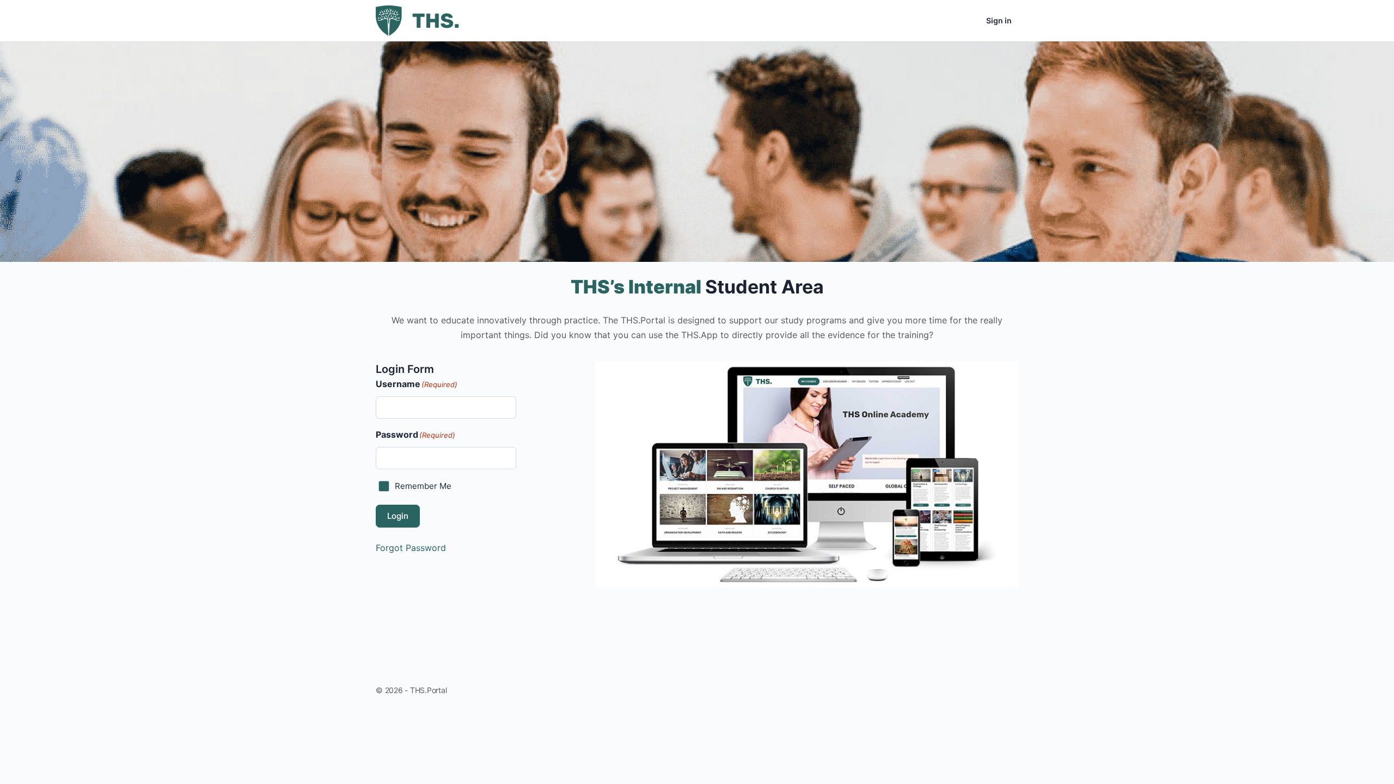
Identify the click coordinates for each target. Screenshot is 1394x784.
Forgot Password (411, 547)
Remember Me (423, 486)
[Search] (936, 20)
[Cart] (968, 20)
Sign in (999, 20)
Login (397, 516)
